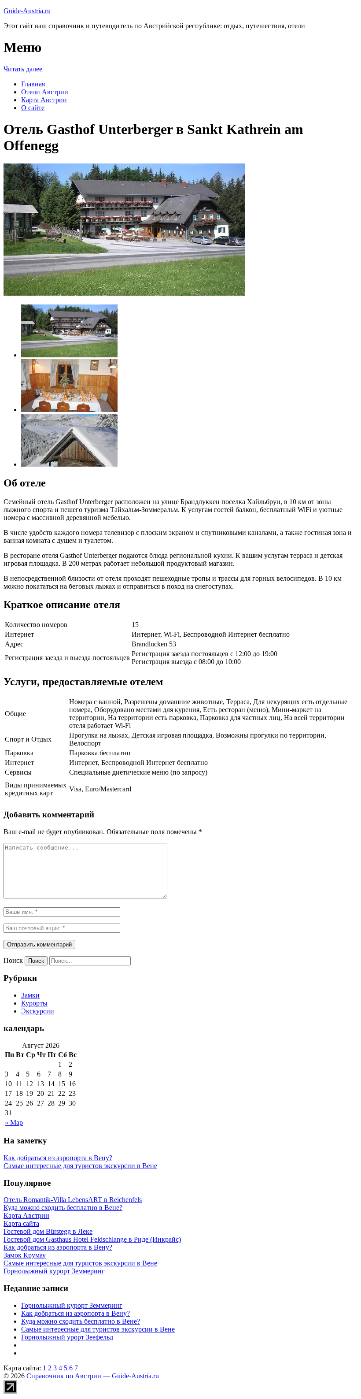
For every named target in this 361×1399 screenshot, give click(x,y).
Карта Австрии (44, 100)
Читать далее (23, 69)
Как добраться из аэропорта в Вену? (58, 1158)
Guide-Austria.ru (27, 11)
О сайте (32, 107)
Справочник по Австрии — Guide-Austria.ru (92, 1376)
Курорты (34, 1003)
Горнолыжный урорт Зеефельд (67, 1337)
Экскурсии (37, 1011)
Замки (30, 995)
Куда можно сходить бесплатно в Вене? (80, 1321)
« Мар (14, 1122)
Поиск (13, 960)
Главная (33, 84)
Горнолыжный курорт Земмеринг (71, 1305)
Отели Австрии (44, 92)
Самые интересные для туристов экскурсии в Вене (80, 1165)
